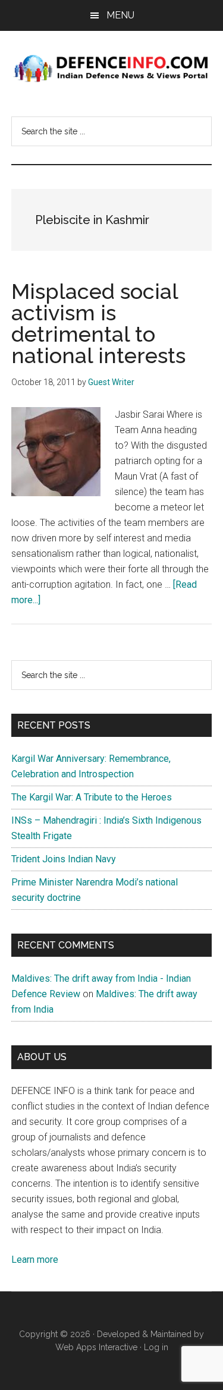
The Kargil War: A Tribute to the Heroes (91, 797)
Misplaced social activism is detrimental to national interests (98, 323)
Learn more (34, 1259)
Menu (120, 15)
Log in (156, 1347)
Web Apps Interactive (96, 1347)
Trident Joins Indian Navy (63, 859)
